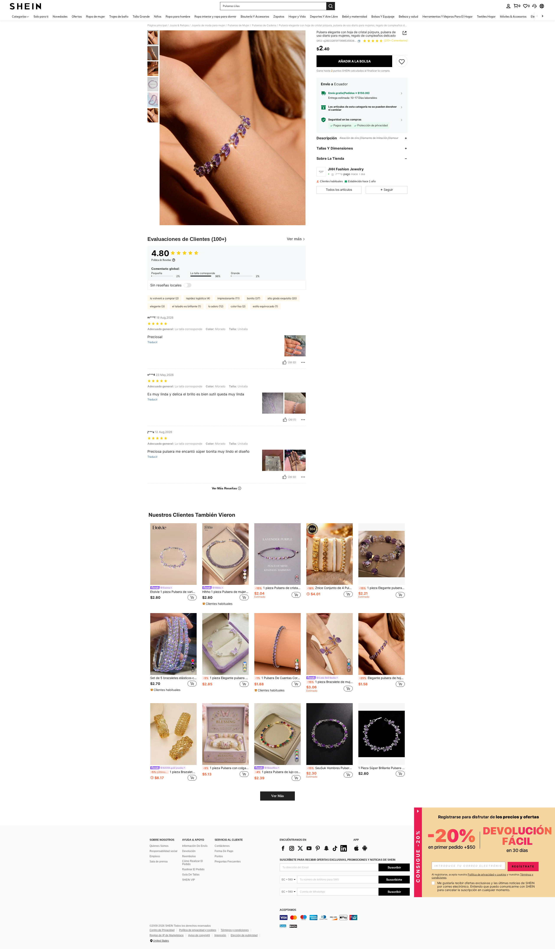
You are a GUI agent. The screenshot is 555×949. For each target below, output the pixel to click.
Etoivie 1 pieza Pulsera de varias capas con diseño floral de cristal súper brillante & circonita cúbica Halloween (173, 592)
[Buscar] (330, 6)
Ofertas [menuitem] (77, 16)
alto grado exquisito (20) (282, 298)
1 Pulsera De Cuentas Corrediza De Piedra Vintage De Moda (278, 678)
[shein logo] (25, 6)
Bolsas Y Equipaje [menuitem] (382, 16)
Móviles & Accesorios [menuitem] (513, 16)
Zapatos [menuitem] (278, 16)
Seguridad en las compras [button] (344, 119)
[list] (314, 848)
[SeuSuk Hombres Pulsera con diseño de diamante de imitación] (329, 734)
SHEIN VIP (188, 879)
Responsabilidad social (163, 851)
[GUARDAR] (402, 61)
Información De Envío (194, 845)
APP (356, 840)
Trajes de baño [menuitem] (118, 16)
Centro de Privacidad (162, 930)
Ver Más (277, 796)
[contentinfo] (345, 917)
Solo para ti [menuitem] (41, 16)
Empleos (155, 856)
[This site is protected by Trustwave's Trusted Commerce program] (283, 926)
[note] (218, 604)
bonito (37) (253, 298)
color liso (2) (238, 306)
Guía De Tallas (190, 874)
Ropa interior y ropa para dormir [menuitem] (215, 16)
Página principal (157, 25)
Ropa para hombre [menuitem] (178, 16)
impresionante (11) (228, 298)
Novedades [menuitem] (60, 16)
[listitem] (173, 564)
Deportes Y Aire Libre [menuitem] (324, 16)
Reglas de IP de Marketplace (167, 935)
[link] (517, 5)
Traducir (152, 342)
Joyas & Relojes (179, 25)
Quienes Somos (159, 845)
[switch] (187, 285)
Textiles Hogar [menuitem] (486, 16)
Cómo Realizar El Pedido (192, 863)
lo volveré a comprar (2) (164, 298)
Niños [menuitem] (157, 16)
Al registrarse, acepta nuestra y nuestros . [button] (482, 876)
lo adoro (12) (215, 306)
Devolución (189, 851)
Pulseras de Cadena (264, 25)
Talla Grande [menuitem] (141, 16)
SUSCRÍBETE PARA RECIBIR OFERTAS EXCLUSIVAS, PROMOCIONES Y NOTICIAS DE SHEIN (337, 859)
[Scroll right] (542, 16)
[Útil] (284, 362)
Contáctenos (222, 845)
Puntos (219, 856)
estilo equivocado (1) (265, 306)
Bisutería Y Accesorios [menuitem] (255, 16)
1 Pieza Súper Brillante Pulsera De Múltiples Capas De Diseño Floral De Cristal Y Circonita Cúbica (381, 768)
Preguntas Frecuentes (228, 861)
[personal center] (508, 6)
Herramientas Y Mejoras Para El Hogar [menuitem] (448, 16)
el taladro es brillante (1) (186, 306)
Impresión (220, 935)
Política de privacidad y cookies (197, 930)
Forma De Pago (224, 851)
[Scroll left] (537, 16)
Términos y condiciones (235, 930)
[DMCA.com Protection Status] (293, 926)
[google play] (365, 850)
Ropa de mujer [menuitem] (95, 16)
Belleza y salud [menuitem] (408, 16)
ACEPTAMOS (288, 910)
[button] (534, 6)
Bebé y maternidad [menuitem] (354, 16)
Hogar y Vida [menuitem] (297, 16)
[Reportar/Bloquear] (303, 362)
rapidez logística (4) (198, 298)
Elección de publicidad (244, 935)
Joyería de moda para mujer (208, 25)
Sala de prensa (159, 861)
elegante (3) (157, 306)
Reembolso (189, 856)
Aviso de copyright (199, 935)
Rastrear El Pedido (193, 869)
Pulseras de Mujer (238, 25)
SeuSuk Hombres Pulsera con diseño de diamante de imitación (330, 768)
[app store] (356, 850)
